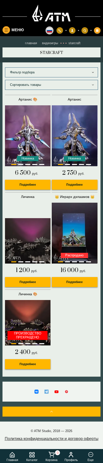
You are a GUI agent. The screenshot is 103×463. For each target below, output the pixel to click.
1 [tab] (13, 164)
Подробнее (28, 184)
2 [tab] (20, 164)
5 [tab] (41, 164)
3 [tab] (27, 164)
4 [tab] (34, 164)
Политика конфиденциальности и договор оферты (51, 439)
